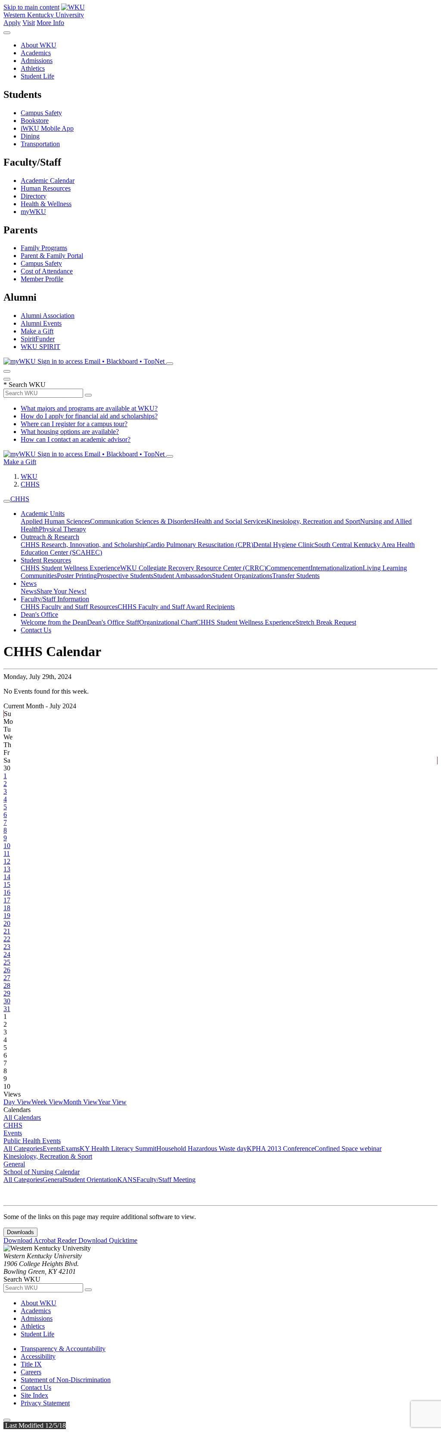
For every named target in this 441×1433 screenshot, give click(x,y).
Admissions (37, 60)
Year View (112, 1102)
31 (6, 1008)
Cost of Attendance (47, 271)
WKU (29, 476)
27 (6, 977)
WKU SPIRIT (40, 346)
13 (6, 869)
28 (6, 985)
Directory (34, 196)
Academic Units (43, 513)
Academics (36, 53)
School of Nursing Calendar (41, 1171)
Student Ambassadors (182, 575)
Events (12, 1133)
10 (6, 845)
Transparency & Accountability (63, 1348)
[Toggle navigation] (6, 501)
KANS (127, 1179)
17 (6, 900)
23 (6, 946)
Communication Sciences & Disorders (142, 521)
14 (6, 876)
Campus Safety (41, 112)
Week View (47, 1102)
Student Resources (46, 560)
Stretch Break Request (325, 622)
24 (6, 954)
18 (6, 907)
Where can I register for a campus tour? (74, 423)
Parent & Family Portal (52, 255)
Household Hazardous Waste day (201, 1148)
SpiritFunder (38, 339)
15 (6, 884)
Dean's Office (39, 614)
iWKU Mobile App (47, 128)
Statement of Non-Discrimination (66, 1379)
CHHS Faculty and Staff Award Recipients (176, 606)
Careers (31, 1372)
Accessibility (38, 1356)
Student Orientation (90, 1179)
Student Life (37, 76)
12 (6, 861)
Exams (70, 1148)
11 (6, 853)
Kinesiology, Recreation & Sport (47, 1156)
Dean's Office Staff (113, 622)
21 (6, 931)
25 (6, 962)
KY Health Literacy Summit (118, 1148)
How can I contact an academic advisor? (75, 439)
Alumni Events (41, 323)
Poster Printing (77, 575)
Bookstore (35, 120)
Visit (28, 22)
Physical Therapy (62, 529)
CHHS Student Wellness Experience (70, 568)
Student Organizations (242, 575)
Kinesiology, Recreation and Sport (313, 521)
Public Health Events (32, 1140)
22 (6, 939)
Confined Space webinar (348, 1148)
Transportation (40, 144)
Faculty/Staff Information (55, 599)
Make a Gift (37, 331)
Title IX (31, 1364)
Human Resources (46, 188)
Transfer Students (296, 575)
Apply (12, 22)
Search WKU (24, 384)
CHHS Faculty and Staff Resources (69, 606)
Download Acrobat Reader (40, 1240)
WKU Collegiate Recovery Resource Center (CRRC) (193, 568)
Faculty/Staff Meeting (166, 1179)
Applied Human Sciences (55, 521)
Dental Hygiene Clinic (283, 544)
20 (6, 923)
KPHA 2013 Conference (280, 1148)
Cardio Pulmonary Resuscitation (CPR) (199, 544)
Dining (30, 136)
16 (6, 892)
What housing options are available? (70, 431)
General (14, 1164)
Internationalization (337, 568)
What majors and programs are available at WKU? (89, 408)
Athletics (33, 68)
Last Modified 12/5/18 (34, 1425)
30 (6, 1001)
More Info (50, 22)
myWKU (33, 211)
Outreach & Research (50, 537)
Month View (80, 1102)
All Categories (23, 1148)
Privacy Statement (45, 1403)
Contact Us (36, 630)
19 (6, 915)
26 (6, 970)
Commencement (288, 568)
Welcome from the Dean (54, 622)
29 (6, 993)
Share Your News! (62, 591)
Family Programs (44, 247)
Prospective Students (125, 575)
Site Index (34, 1395)
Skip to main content (31, 7)
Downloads (20, 1232)
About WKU (38, 45)
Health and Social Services (230, 521)
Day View (17, 1102)
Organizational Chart (167, 622)
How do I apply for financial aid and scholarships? (89, 416)
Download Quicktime (107, 1240)
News (29, 583)
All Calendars (22, 1117)
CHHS (30, 484)
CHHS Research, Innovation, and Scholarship (83, 544)
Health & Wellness (46, 203)
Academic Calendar (48, 180)
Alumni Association (48, 315)
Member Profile (42, 279)
